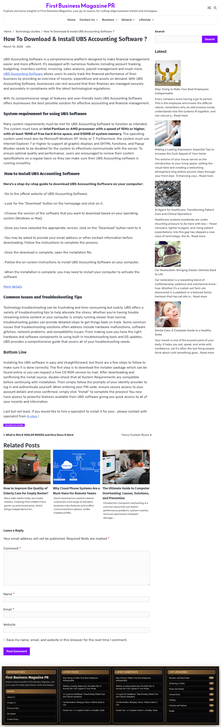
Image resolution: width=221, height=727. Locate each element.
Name (9, 594)
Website (9, 625)
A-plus (32, 416)
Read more (181, 115)
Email (8, 609)
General (127, 19)
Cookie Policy (13, 719)
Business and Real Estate (179, 678)
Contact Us (87, 19)
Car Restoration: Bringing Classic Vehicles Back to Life (83, 703)
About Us (11, 697)
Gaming (172, 700)
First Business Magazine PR (80, 5)
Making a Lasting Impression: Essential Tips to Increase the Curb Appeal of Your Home (82, 687)
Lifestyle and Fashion (178, 705)
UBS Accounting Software (23, 74)
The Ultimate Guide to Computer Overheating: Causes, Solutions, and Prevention (126, 493)
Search (160, 31)
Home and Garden (176, 689)
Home (71, 19)
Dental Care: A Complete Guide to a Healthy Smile (83, 710)
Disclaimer (11, 713)
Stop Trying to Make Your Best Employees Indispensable (80, 679)
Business (108, 19)
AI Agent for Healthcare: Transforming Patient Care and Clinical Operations (84, 695)
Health (171, 711)
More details (12, 287)
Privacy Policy (13, 708)
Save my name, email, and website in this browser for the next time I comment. (67, 640)
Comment (12, 548)
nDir (28, 46)
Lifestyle (145, 19)
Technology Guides (14, 425)
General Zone (174, 694)
